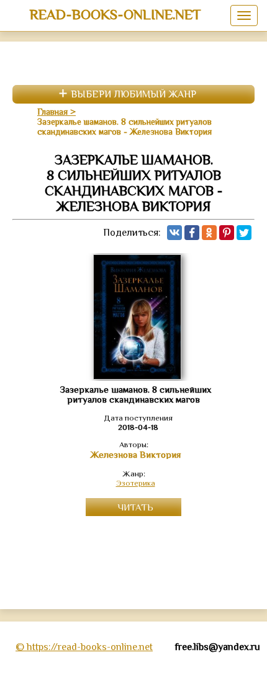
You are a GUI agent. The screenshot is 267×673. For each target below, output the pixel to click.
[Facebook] (191, 232)
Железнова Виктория (135, 455)
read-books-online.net (115, 14)
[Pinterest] (226, 232)
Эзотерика (135, 483)
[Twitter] (244, 232)
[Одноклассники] (209, 232)
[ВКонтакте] (174, 232)
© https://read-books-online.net (84, 647)
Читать (135, 507)
